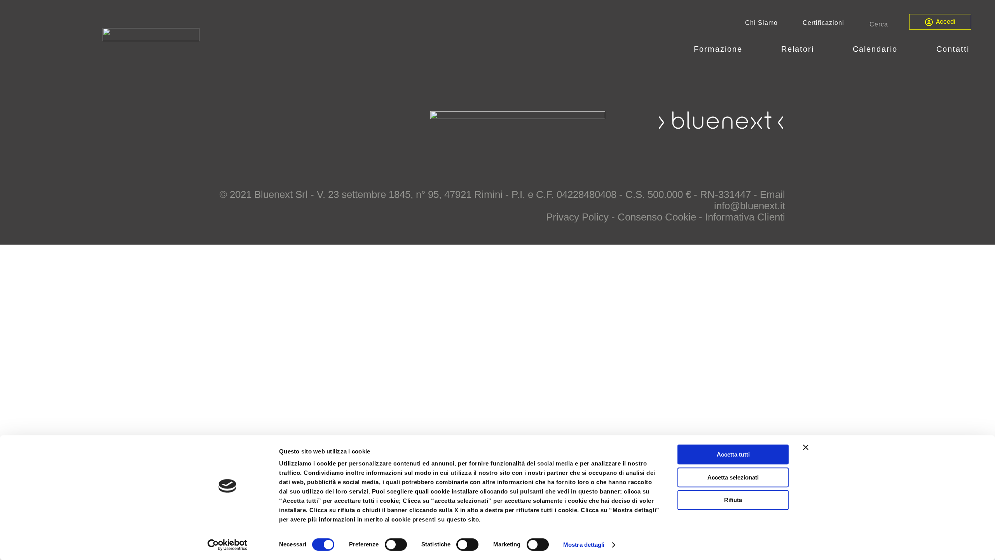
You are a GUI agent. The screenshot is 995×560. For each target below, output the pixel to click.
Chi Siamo (761, 22)
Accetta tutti (733, 454)
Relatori (797, 49)
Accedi (945, 21)
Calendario (875, 49)
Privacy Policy (577, 217)
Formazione (718, 49)
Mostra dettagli (584, 544)
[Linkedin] (773, 148)
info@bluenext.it (749, 205)
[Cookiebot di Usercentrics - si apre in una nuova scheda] (228, 545)
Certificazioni (823, 22)
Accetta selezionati (733, 477)
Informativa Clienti (745, 217)
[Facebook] (748, 148)
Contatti (952, 49)
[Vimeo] (723, 148)
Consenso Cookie (657, 217)
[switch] (396, 544)
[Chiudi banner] (805, 447)
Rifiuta (733, 500)
